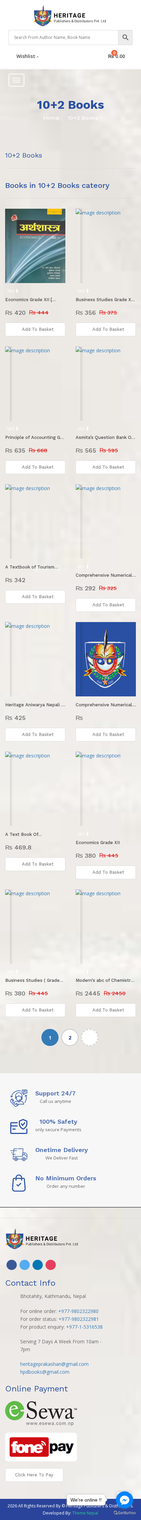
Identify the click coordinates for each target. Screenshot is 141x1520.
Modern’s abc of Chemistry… (106, 980)
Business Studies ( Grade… (34, 980)
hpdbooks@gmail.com (44, 1372)
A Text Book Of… (23, 834)
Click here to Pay (34, 1474)
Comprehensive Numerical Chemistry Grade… (106, 575)
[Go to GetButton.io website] (125, 1513)
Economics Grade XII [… (30, 299)
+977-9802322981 (79, 1319)
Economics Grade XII (98, 842)
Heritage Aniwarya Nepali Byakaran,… (35, 704)
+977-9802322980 (78, 1311)
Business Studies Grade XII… (106, 299)
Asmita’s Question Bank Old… (106, 437)
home (51, 118)
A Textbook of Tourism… (31, 567)
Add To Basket (38, 329)
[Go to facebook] (124, 1499)
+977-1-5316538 (84, 1327)
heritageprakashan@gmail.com (54, 1364)
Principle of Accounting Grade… (35, 437)
